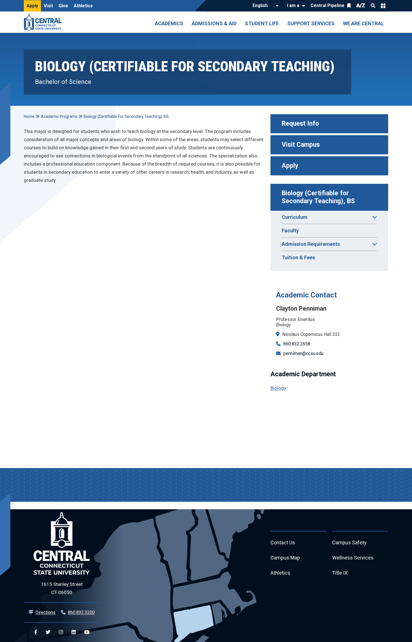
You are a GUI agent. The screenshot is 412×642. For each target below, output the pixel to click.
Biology (278, 388)
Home (29, 116)
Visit (48, 5)
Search (373, 5)
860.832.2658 (296, 344)
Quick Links (383, 5)
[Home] (44, 22)
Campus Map (285, 558)
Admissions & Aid (214, 23)
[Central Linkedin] (73, 632)
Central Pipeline (327, 5)
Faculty (290, 230)
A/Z (360, 5)
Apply (32, 5)
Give (63, 5)
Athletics (83, 5)
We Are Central (363, 23)
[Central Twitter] (48, 632)
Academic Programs (59, 116)
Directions (45, 612)
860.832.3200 (81, 612)
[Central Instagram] (61, 632)
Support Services (311, 23)
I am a (293, 5)
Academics (169, 23)
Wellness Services (353, 558)
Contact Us (282, 542)
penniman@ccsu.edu (303, 353)
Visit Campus (301, 144)
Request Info (300, 123)
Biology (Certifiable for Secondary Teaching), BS (318, 197)
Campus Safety (349, 542)
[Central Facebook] (35, 632)
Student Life (262, 23)
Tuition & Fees (298, 257)
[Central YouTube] (86, 632)
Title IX (340, 573)
